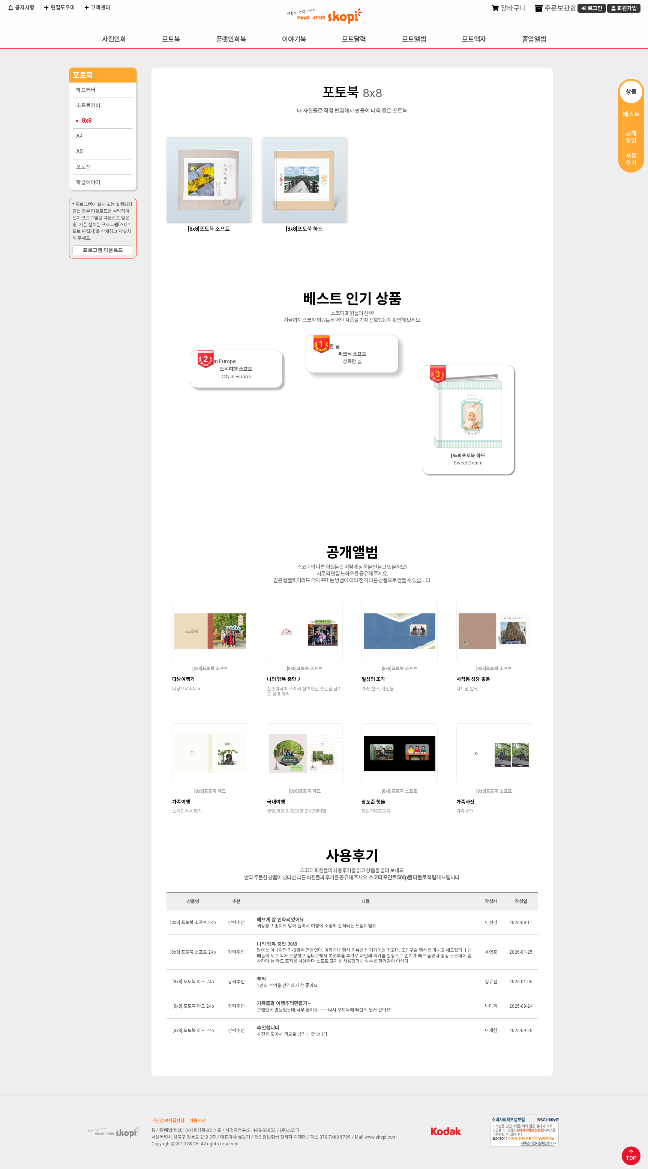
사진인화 (114, 39)
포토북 (171, 39)
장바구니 (512, 8)
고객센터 (100, 8)
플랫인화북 (231, 39)
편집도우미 (62, 8)
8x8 (87, 120)
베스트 (631, 114)
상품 (631, 91)
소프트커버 (88, 105)
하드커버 (86, 90)
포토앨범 (414, 39)
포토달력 (354, 39)
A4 (79, 136)
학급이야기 (88, 182)
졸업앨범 (534, 39)
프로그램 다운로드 (103, 250)
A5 (79, 152)
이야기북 (294, 39)
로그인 (594, 8)
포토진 (83, 167)
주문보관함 (559, 8)
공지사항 (24, 8)
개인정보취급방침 (168, 1120)
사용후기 (631, 159)
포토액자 (474, 39)
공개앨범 (631, 137)
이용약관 (197, 1120)
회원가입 (626, 8)
